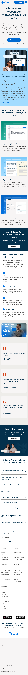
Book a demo (14, 40)
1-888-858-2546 (18, 532)
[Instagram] (12, 541)
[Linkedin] (7, 541)
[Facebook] (2, 541)
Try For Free (19, 2)
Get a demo (14, 246)
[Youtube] (10, 541)
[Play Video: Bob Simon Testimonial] (14, 329)
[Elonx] (4, 541)
